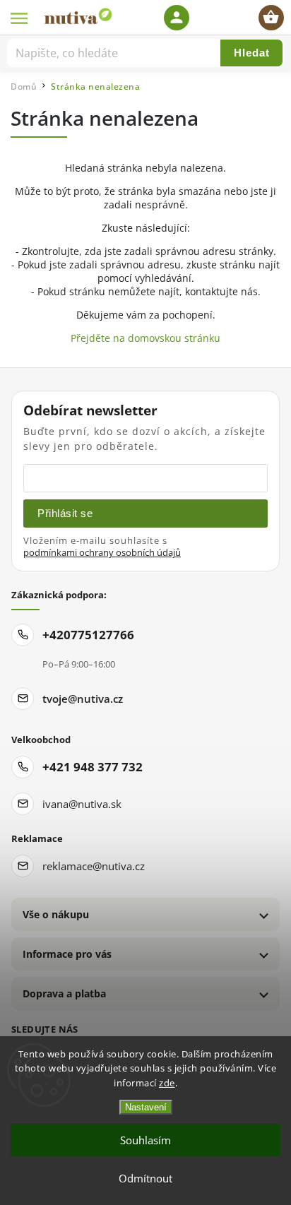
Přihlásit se (65, 513)
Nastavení (146, 1107)
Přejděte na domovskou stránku (145, 338)
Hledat (252, 53)
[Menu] (19, 17)
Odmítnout (145, 1178)
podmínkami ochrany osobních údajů (102, 553)
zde (167, 1082)
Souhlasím (145, 1140)
